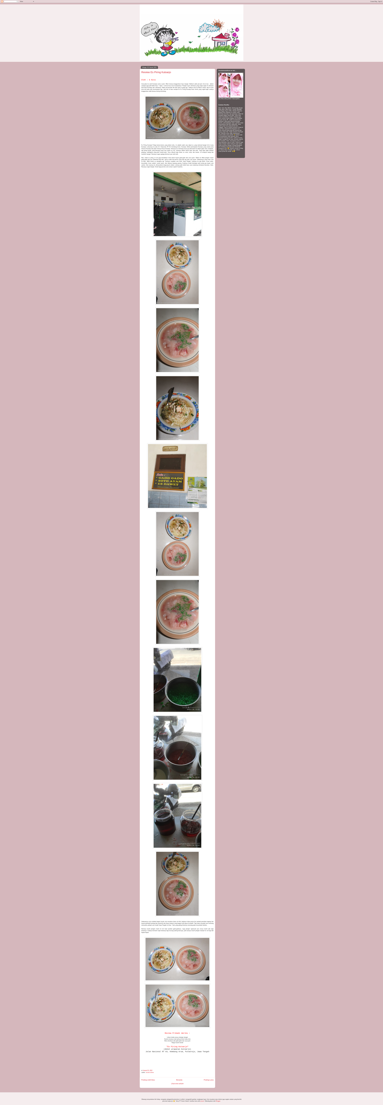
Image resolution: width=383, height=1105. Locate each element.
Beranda (179, 1080)
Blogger (218, 1101)
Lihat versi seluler (177, 1083)
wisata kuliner (150, 1072)
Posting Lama (209, 1080)
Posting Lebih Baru (148, 1080)
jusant (202, 1101)
